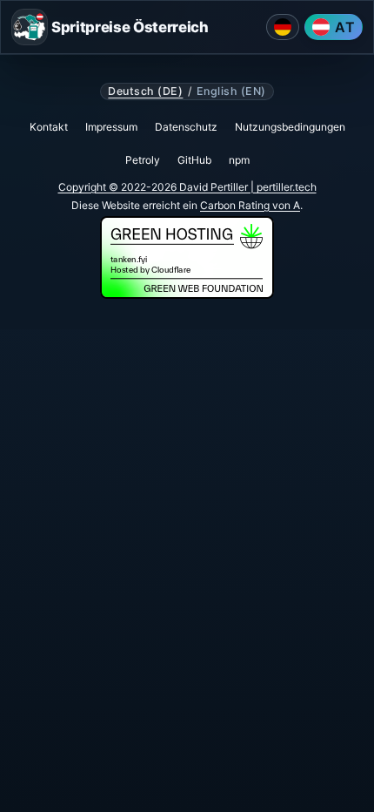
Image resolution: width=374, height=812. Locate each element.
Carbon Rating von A (250, 205)
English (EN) (231, 91)
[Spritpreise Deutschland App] (282, 27)
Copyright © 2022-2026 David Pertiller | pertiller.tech (187, 186)
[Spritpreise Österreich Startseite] (29, 27)
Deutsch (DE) (145, 91)
